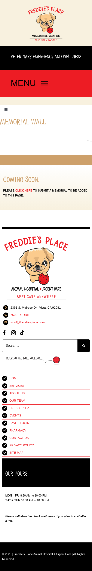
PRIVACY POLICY (21, 445)
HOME (13, 378)
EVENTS (15, 415)
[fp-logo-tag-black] (46, 7)
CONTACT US (19, 437)
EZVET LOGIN (19, 423)
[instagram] (13, 332)
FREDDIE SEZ (19, 408)
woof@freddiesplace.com (27, 322)
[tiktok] (22, 332)
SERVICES (16, 385)
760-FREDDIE (20, 315)
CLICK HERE (23, 190)
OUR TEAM (17, 400)
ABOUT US (17, 393)
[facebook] (4, 332)
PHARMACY (17, 430)
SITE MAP (16, 452)
